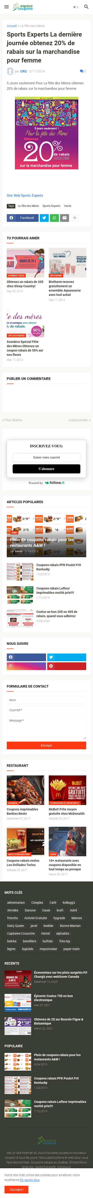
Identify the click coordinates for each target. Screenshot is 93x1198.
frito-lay (64, 941)
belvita (11, 941)
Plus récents (13, 420)
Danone (30, 910)
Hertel (45, 933)
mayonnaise (48, 949)
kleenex (77, 918)
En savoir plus (30, 1180)
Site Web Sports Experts (25, 195)
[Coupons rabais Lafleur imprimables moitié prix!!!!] (20, 595)
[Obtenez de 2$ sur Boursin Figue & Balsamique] (18, 1026)
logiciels (27, 949)
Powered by (36, 483)
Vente (67, 206)
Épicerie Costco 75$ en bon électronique (53, 998)
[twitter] (66, 657)
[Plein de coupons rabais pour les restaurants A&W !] (18, 1062)
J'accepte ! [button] (16, 1189)
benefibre (29, 941)
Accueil (12, 26)
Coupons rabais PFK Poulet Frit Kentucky (58, 567)
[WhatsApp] (54, 218)
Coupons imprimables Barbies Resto (22, 811)
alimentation (16, 902)
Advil (73, 910)
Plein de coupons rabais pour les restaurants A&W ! (57, 1057)
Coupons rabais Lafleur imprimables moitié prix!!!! (55, 590)
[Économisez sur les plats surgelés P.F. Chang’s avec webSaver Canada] (18, 979)
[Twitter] (44, 218)
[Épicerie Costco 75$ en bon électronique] (18, 1003)
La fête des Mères (32, 26)
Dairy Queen (15, 926)
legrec (11, 949)
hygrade (59, 918)
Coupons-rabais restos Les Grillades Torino (23, 863)
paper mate (71, 949)
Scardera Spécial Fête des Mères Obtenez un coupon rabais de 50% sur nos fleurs (25, 348)
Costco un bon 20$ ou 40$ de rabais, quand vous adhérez (56, 614)
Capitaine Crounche (21, 933)
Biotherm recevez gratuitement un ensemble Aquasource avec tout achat (65, 288)
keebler (48, 926)
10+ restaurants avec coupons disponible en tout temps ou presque (65, 865)
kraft (60, 910)
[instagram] (26, 666)
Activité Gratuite (35, 918)
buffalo (48, 941)
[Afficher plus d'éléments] (74, 218)
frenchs (12, 918)
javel (34, 926)
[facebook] (26, 657)
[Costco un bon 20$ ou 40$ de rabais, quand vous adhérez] (20, 618)
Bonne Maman (70, 926)
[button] (6, 7)
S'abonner (46, 469)
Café (53, 902)
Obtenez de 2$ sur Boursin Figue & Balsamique (58, 1021)
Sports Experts (51, 206)
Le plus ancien (78, 420)
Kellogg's (69, 902)
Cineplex (37, 902)
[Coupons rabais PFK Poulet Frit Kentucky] (20, 572)
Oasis (46, 910)
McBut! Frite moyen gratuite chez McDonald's (67, 811)
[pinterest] (66, 666)
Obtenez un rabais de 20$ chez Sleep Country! (25, 284)
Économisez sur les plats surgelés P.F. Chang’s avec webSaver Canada (61, 975)
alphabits (62, 933)
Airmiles (12, 910)
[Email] (64, 218)
